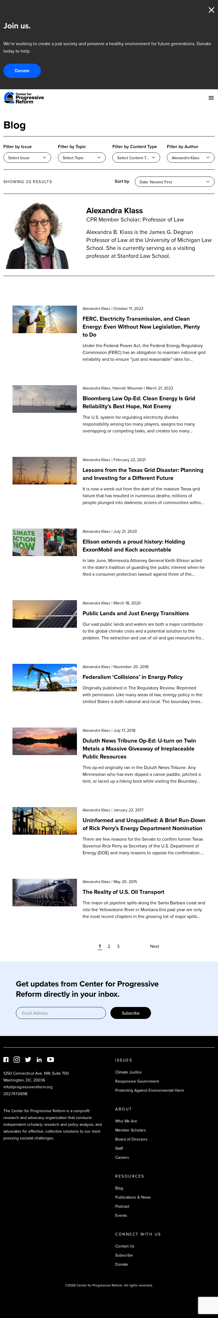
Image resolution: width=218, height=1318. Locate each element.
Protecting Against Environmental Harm (149, 1090)
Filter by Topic (72, 146)
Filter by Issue (17, 146)
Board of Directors (131, 1139)
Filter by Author (182, 146)
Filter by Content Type (134, 146)
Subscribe (131, 1013)
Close (211, 10)
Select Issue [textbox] (19, 158)
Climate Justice (128, 1072)
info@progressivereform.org (28, 1087)
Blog (119, 1188)
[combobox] (27, 157)
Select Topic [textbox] (73, 158)
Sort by (122, 181)
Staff (119, 1148)
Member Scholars (130, 1130)
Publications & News (133, 1197)
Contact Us (125, 1246)
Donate (22, 70)
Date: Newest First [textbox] (156, 182)
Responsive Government (137, 1081)
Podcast (122, 1206)
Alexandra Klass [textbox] (186, 158)
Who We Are (126, 1121)
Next (154, 946)
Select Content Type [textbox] (135, 158)
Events (121, 1215)
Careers (122, 1157)
